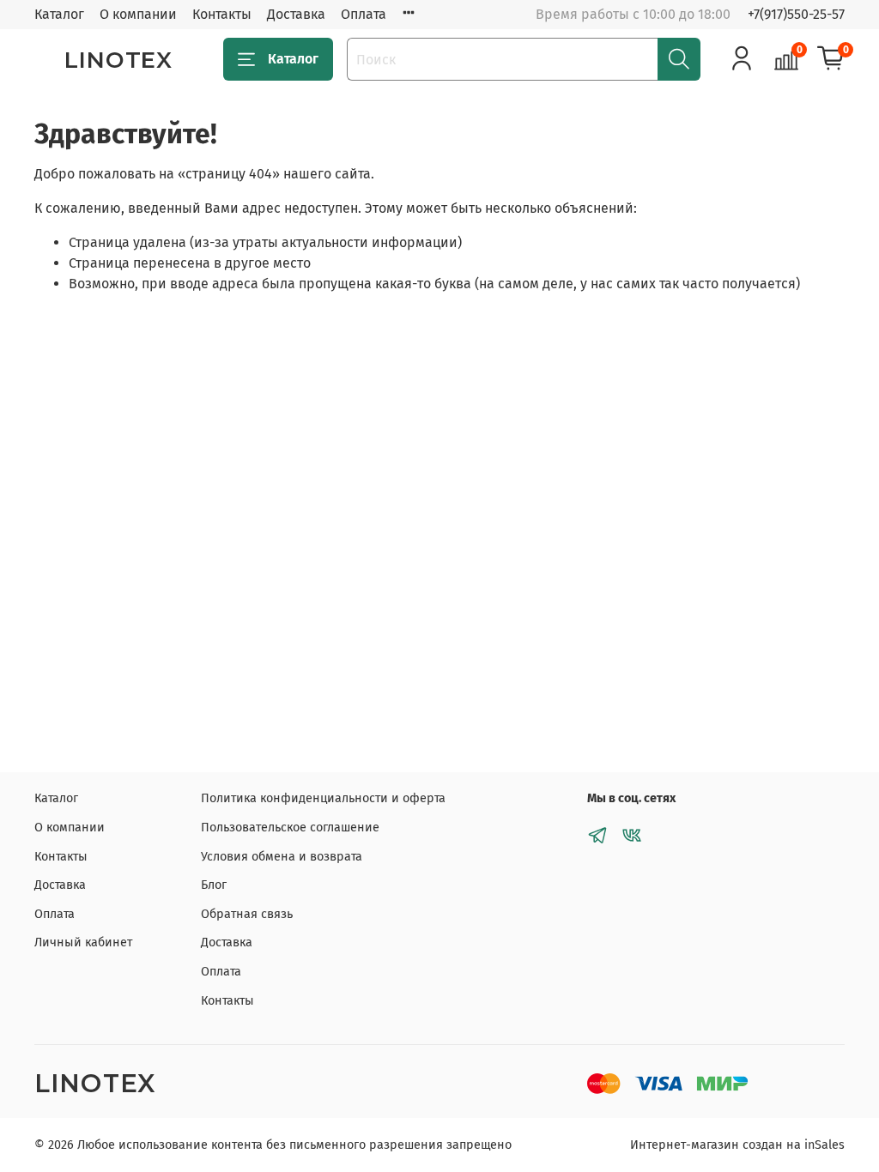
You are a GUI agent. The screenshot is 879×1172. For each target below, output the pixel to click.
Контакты (222, 14)
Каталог (59, 14)
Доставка (296, 14)
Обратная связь (247, 914)
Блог (214, 885)
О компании (138, 14)
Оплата (363, 14)
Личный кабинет (83, 942)
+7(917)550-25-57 (796, 14)
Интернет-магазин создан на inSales (737, 1145)
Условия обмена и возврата (281, 856)
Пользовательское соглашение (290, 827)
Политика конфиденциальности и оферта (323, 798)
